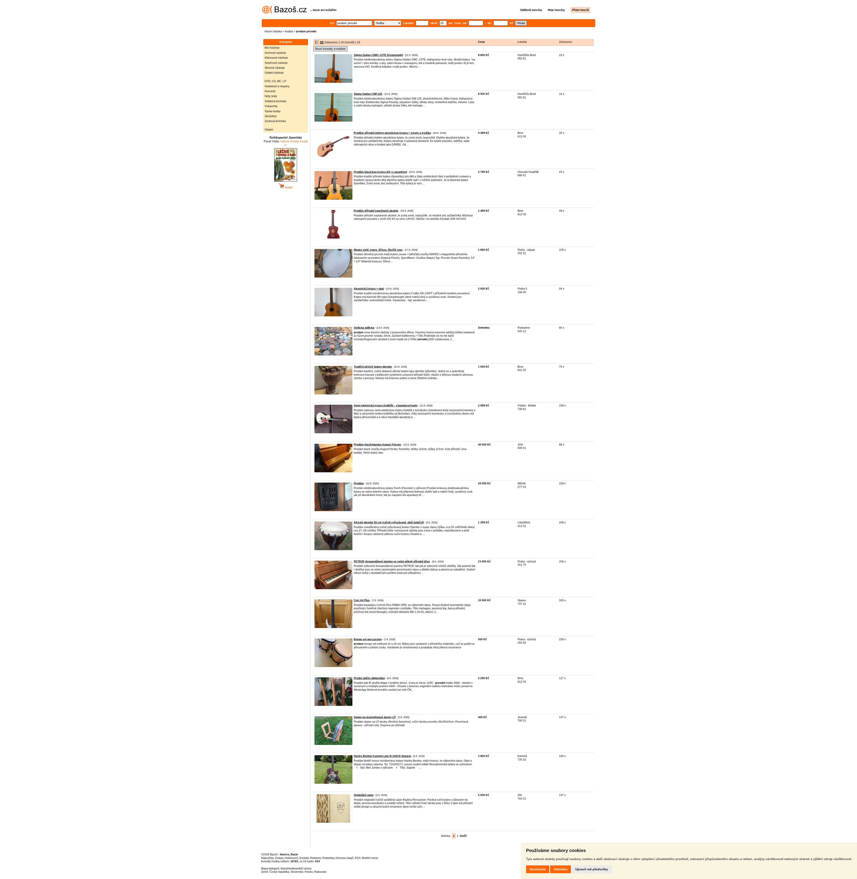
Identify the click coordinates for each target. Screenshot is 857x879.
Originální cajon (363, 795)
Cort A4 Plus (362, 600)
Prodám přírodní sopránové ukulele (376, 210)
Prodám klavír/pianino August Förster (377, 444)
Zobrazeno (565, 42)
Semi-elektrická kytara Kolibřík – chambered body (386, 405)
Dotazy (279, 858)
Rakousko (320, 871)
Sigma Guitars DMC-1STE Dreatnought (378, 55)
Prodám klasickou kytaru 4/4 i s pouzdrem (380, 172)
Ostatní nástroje (274, 72)
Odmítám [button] (560, 869)
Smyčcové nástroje (276, 62)
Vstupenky (271, 106)
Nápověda (267, 858)
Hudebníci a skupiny (277, 86)
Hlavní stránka (273, 31)
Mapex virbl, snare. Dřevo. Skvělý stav (378, 249)
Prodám (359, 483)
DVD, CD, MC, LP (275, 81)
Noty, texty (271, 96)
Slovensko (297, 871)
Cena (481, 42)
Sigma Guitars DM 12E (368, 93)
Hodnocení (291, 858)
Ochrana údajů (344, 858)
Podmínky (328, 858)
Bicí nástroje (272, 47)
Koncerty (270, 91)
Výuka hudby (273, 111)
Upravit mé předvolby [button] (591, 869)
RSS (357, 858)
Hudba (289, 31)
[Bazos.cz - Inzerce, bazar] (284, 12)
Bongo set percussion (368, 639)
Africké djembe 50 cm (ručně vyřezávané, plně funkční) (389, 522)
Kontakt (304, 858)
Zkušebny (271, 116)
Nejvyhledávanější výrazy (296, 868)
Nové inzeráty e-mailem (330, 48)
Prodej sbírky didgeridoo (369, 678)
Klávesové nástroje (276, 57)
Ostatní (269, 129)
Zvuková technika (275, 121)
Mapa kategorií (270, 868)
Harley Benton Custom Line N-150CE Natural (382, 756)
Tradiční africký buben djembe (373, 366)
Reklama (315, 858)
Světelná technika (275, 101)
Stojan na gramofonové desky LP (375, 717)
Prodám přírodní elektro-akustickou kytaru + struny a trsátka (392, 133)
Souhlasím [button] (538, 869)
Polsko (309, 871)
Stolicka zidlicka (364, 327)
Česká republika (279, 871)
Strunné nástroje (275, 67)
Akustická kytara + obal (369, 288)
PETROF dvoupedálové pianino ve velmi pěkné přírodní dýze (392, 561)
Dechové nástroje (275, 52)
